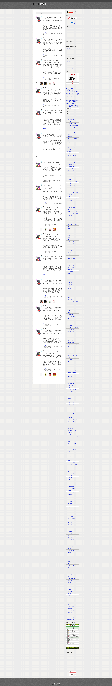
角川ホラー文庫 (70, 576)
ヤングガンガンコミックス (72, 432)
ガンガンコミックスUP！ (72, 196)
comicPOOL (70, 376)
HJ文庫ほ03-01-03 (71, 505)
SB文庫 (69, 490)
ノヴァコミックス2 (71, 164)
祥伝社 (69, 535)
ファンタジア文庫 (71, 606)
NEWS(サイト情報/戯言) (71, 619)
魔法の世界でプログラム (71, 119)
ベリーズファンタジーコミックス (73, 207)
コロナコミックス (71, 284)
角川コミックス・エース (72, 443)
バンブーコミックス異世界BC (73, 192)
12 (68, 175)
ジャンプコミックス (71, 278)
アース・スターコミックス (72, 308)
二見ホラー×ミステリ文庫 (72, 578)
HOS (69, 88)
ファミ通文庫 (70, 604)
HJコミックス (70, 391)
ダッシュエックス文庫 (70, 94)
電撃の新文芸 (70, 554)
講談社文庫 (70, 580)
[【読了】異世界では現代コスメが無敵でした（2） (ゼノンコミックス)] (39, 37)
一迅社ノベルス (70, 460)
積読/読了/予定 (48, 33)
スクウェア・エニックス (72, 155)
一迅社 (69, 310)
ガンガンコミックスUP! (72, 353)
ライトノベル (69, 50)
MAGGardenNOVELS (71, 503)
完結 (70, 100)
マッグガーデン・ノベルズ (72, 514)
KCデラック (70, 215)
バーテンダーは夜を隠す (71, 132)
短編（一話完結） (70, 134)
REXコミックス (70, 282)
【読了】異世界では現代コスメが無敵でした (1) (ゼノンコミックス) (52, 89)
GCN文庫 (69, 567)
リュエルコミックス (71, 239)
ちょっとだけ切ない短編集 (72, 138)
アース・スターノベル (71, 533)
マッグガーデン (70, 340)
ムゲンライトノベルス (71, 537)
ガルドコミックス (71, 404)
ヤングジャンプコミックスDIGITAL (73, 213)
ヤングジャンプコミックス (72, 430)
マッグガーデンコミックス (72, 426)
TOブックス (70, 548)
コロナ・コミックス (71, 413)
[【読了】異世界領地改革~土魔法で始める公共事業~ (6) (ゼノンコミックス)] (39, 206)
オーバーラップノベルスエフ (72, 464)
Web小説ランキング (72, 19)
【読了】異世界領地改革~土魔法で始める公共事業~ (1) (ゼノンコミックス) (52, 352)
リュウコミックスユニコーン (72, 190)
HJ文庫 (69, 589)
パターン (68, 96)
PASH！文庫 (70, 479)
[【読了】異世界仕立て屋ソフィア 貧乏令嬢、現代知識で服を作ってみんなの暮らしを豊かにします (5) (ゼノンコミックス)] (39, 109)
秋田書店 (69, 252)
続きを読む (44, 32)
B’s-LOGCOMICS (71, 314)
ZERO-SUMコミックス (72, 348)
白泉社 (69, 235)
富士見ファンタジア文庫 (72, 449)
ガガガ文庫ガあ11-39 (71, 494)
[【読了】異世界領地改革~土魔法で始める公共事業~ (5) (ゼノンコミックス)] (39, 233)
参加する (78, 646)
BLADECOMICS (70, 363)
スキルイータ (70, 121)
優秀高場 (69, 149)
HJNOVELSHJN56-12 (71, 466)
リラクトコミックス (71, 312)
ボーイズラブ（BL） (70, 54)
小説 (67, 52)
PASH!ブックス (70, 529)
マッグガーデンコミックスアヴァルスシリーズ (75, 220)
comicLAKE (70, 254)
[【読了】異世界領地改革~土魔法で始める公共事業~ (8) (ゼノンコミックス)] (39, 59)
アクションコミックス (71, 237)
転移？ (71, 106)
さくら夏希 (49, 79)
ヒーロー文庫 (75, 96)
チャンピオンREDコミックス (73, 417)
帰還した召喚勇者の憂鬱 (71, 127)
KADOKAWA (70, 591)
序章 (74, 100)
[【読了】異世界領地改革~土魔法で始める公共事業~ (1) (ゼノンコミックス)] (39, 350)
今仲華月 (60, 129)
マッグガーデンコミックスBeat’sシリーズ (74, 327)
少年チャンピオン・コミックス (73, 181)
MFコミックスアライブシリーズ (73, 374)
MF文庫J (69, 569)
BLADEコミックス (71, 387)
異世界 (73, 101)
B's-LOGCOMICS (71, 331)
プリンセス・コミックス (72, 166)
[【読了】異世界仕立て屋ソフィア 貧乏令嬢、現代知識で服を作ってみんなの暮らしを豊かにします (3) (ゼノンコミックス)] (39, 184)
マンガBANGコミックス (72, 325)
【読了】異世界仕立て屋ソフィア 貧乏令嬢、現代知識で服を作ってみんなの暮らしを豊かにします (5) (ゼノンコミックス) (52, 112)
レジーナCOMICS (71, 275)
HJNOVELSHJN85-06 (71, 488)
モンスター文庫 (70, 608)
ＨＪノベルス (70, 522)
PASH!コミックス (71, 269)
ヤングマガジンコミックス (72, 224)
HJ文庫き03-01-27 (71, 486)
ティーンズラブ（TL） (70, 68)
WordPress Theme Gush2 (56, 684)
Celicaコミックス (71, 241)
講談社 (69, 445)
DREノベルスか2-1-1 (71, 462)
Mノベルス (70, 559)
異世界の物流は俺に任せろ (72, 123)
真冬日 (44, 34)
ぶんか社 (69, 157)
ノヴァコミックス (71, 177)
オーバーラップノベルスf (72, 574)
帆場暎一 (73, 100)
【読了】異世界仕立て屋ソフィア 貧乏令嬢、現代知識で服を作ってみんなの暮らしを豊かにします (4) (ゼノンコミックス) (52, 136)
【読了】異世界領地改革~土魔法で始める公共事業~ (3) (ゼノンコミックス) (52, 308)
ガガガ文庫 (70, 475)
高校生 (76, 106)
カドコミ (69, 230)
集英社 (69, 273)
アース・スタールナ (71, 473)
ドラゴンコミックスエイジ (72, 419)
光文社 (69, 561)
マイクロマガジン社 (71, 544)
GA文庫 (67, 88)
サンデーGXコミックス (72, 209)
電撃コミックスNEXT (71, 441)
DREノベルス (70, 458)
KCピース (69, 297)
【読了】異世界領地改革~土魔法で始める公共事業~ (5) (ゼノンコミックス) (52, 235)
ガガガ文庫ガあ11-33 (71, 484)
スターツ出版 (70, 228)
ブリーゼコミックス (71, 265)
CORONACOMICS (71, 271)
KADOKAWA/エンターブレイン (73, 481)
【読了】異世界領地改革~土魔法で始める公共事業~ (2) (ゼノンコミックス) (52, 331)
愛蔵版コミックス (71, 290)
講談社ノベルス (70, 582)
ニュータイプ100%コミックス (73, 258)
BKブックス (70, 451)
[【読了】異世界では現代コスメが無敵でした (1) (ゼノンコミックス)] (39, 87)
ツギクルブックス (71, 550)
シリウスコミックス (71, 316)
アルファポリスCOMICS (73, 91)
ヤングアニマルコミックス (72, 344)
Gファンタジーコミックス (72, 389)
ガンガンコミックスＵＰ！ (72, 406)
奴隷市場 (69, 142)
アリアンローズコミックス (72, 398)
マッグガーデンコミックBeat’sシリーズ (74, 198)
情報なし (76, 100)
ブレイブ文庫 (70, 524)
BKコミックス (70, 385)
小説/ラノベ (44, 33)
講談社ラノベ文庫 (71, 617)
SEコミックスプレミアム (72, 168)
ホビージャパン (70, 546)
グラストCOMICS (71, 318)
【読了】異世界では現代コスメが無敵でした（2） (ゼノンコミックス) (52, 18)
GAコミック (70, 200)
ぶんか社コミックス (71, 415)
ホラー (73, 97)
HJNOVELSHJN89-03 (71, 518)
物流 (70, 101)
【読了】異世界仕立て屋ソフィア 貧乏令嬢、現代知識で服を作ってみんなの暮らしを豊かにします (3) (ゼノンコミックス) (52, 187)
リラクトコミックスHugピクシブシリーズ (75, 436)
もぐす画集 (70, 378)
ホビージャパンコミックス (72, 280)
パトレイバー (70, 96)
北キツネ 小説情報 (39, 4)
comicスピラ (70, 250)
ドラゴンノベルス (71, 584)
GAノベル (69, 520)
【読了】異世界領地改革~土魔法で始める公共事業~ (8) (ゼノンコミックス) (52, 61)
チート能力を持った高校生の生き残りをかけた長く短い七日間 (77, 117)
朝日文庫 (69, 552)
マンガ (44, 78)
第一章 (67, 105)
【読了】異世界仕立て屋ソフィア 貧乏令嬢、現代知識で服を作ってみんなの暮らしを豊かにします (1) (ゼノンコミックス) (52, 258)
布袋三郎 (46, 79)
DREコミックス (70, 194)
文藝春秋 (69, 456)
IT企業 (71, 88)
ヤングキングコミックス (72, 370)
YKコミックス (70, 338)
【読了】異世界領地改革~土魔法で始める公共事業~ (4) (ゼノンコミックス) (52, 281)
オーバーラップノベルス (72, 597)
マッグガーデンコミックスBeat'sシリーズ (74, 301)
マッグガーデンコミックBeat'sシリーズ (74, 211)
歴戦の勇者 (70, 136)
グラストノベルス (71, 565)
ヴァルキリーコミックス (72, 402)
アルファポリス (70, 595)
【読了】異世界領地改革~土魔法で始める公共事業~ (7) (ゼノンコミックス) (52, 163)
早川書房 (69, 563)
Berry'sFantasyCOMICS (72, 372)
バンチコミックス (71, 293)
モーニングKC (70, 428)
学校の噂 (68, 100)
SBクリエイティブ (71, 471)
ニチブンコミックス (71, 185)
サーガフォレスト (71, 539)
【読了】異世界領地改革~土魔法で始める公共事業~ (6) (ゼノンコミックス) (52, 208)
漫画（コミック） (69, 48)
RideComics (70, 179)
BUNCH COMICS (71, 342)
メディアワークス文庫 (71, 610)
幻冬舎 (69, 509)
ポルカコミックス (71, 333)
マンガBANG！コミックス (72, 183)
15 (68, 226)
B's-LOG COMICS (71, 383)
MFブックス (74, 88)
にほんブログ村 (72, 23)
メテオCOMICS (70, 303)
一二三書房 (70, 501)
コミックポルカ (70, 346)
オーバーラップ (68, 93)
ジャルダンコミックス (71, 170)
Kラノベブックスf (71, 492)
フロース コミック (71, 421)
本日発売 (68, 43)
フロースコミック (71, 357)
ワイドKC (69, 434)
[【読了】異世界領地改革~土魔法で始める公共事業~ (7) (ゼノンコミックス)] (39, 161)
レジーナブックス (71, 361)
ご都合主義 (70, 90)
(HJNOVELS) (70, 531)
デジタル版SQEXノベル (72, 516)
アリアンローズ (70, 507)
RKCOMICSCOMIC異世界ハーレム (73, 205)
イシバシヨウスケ (56, 78)
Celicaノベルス (70, 477)
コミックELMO (70, 411)
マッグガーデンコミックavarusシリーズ (74, 267)
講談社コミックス (71, 329)
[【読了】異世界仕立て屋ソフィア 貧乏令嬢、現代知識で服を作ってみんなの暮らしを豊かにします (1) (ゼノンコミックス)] (39, 255)
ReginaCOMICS (70, 368)
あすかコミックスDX (71, 162)
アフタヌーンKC (71, 288)
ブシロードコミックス (71, 243)
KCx (69, 295)
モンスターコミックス (71, 323)
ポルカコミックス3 (71, 260)
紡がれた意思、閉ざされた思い (74, 105)
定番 (71, 100)
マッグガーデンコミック (72, 286)
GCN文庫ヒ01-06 (71, 499)
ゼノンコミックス (52, 33)
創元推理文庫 (70, 612)
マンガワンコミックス (71, 245)
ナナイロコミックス (71, 256)
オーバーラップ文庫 (74, 93)
